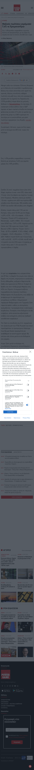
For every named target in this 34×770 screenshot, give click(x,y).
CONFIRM (10, 412)
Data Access (17, 417)
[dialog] (17, 385)
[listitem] (17, 381)
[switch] (27, 385)
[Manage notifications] (30, 766)
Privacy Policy (26, 417)
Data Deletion (7, 417)
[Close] (30, 352)
